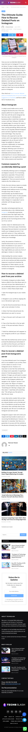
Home (5, 716)
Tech (3, 11)
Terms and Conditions (17, 721)
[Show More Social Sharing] (24, 34)
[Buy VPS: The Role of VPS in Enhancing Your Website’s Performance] (6, 565)
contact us (19, 716)
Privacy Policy (14, 601)
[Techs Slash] (14, 2)
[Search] (25, 2)
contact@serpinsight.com (13, 684)
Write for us (14, 723)
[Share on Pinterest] (19, 34)
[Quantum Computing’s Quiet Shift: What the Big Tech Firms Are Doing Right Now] (14, 509)
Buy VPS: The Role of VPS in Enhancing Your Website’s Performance (18, 565)
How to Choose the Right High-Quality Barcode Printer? (18, 547)
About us (11, 716)
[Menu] (3, 2)
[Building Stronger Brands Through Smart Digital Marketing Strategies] (14, 463)
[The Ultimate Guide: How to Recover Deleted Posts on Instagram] (14, 46)
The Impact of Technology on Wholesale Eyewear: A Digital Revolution (19, 556)
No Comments (18, 29)
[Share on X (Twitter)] (12, 34)
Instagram (4, 212)
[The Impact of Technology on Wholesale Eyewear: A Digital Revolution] (6, 556)
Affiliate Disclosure (8, 718)
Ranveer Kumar (9, 27)
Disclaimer (6, 721)
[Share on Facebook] (5, 34)
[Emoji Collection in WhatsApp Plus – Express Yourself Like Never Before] (14, 486)
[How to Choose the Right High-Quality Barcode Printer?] (6, 547)
